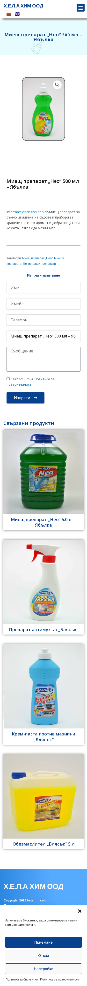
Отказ (43, 955)
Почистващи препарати (39, 263)
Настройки (43, 968)
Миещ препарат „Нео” (37, 258)
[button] (79, 911)
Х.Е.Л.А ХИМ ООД (23, 6)
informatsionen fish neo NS (28, 212)
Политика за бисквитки (22, 979)
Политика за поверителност (59, 979)
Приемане (43, 942)
